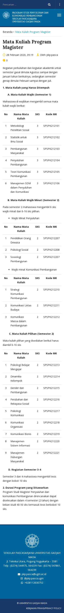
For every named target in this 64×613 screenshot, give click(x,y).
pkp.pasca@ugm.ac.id (34, 574)
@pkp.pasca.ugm (34, 578)
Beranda (7, 31)
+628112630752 (34, 582)
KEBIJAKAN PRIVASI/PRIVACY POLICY (43, 608)
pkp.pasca (52, 55)
